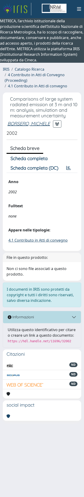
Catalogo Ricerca (29, 69)
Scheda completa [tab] (29, 158)
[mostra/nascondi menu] (79, 9)
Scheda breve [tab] (24, 148)
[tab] (68, 168)
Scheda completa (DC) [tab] (34, 168)
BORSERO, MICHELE (28, 123)
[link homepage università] (54, 9)
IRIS (6, 69)
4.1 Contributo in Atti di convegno (37, 86)
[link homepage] (17, 9)
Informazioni (22, 317)
